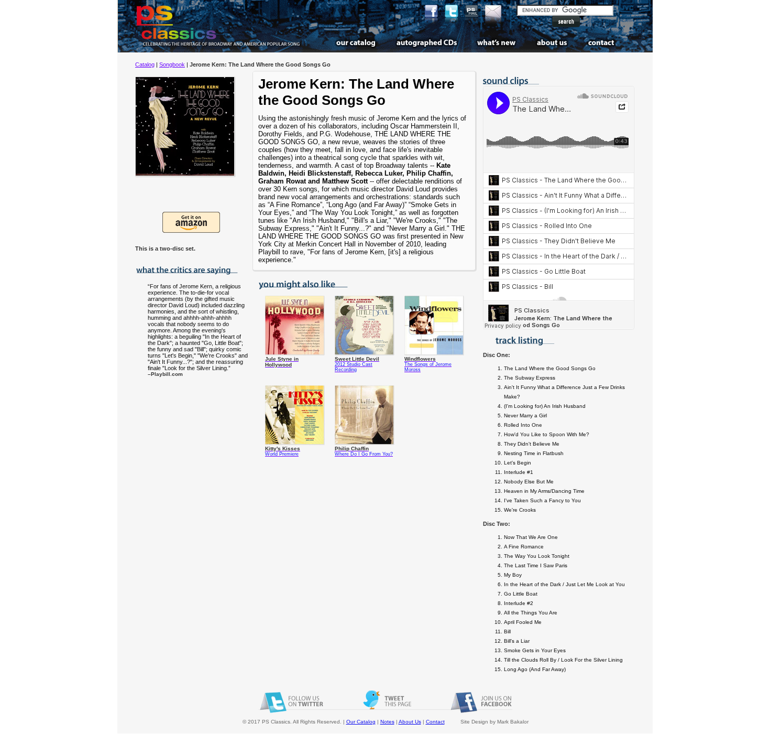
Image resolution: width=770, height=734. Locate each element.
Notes (387, 722)
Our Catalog (361, 722)
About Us (410, 722)
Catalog (145, 64)
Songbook (172, 64)
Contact (435, 722)
